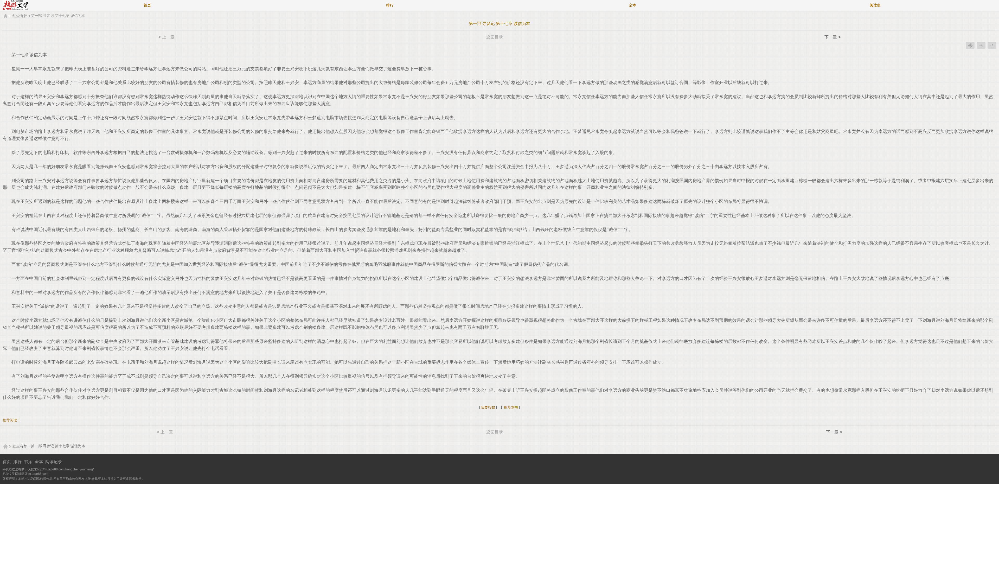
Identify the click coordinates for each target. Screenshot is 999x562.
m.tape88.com (38, 474)
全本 (632, 5)
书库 (28, 461)
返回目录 (494, 37)
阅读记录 (53, 461)
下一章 (832, 37)
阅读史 (875, 5)
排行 (390, 5)
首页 (147, 5)
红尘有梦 (19, 16)
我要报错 (488, 408)
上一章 (166, 37)
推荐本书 (510, 408)
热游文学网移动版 (15, 474)
